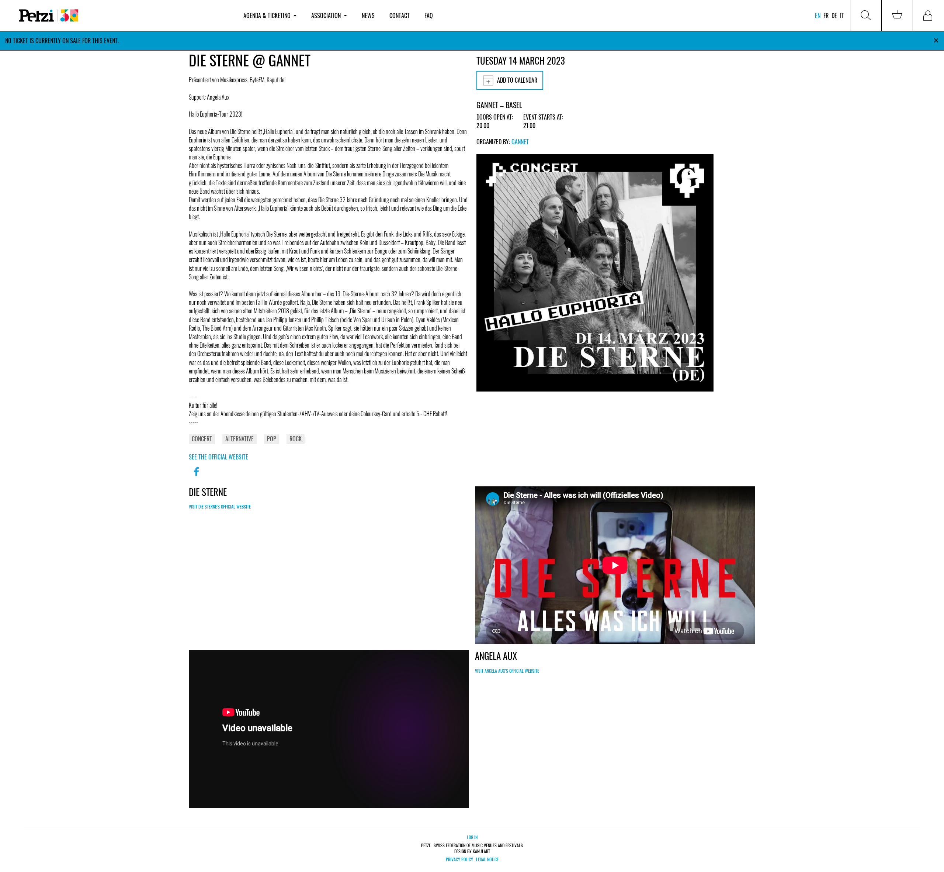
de (834, 15)
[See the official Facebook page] (196, 476)
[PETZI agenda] (124, 15)
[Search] (865, 15)
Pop (271, 438)
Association (326, 15)
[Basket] (897, 15)
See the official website (218, 456)
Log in (472, 837)
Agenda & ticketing (267, 15)
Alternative (239, 438)
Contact (399, 15)
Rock (295, 438)
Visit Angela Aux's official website (507, 671)
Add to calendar (517, 80)
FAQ (428, 15)
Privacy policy (459, 859)
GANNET (520, 141)
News (368, 15)
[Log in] (928, 15)
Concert (202, 438)
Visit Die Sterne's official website (220, 506)
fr (826, 15)
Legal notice (487, 859)
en (817, 15)
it (842, 15)
